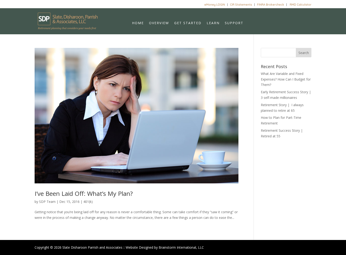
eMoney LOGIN (214, 4)
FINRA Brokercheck (270, 4)
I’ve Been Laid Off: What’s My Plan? (84, 193)
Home (138, 23)
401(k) (88, 201)
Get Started (187, 23)
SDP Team (47, 201)
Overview (159, 23)
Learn (213, 23)
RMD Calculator (300, 4)
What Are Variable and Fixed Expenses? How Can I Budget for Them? (286, 79)
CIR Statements (241, 4)
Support (234, 23)
